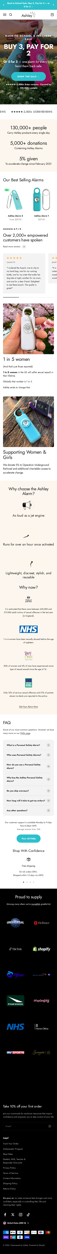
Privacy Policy (9, 1167)
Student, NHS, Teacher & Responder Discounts (14, 1161)
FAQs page (25, 733)
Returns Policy (9, 1188)
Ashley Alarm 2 (15, 215)
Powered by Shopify (37, 1245)
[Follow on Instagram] (21, 1215)
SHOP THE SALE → (28, 76)
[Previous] (3, 5)
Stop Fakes (8, 1154)
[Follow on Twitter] (13, 1215)
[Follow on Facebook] (5, 1215)
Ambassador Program (13, 1148)
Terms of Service (10, 1173)
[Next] (53, 5)
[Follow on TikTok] (28, 1215)
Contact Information (12, 1178)
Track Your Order (11, 1143)
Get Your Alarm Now (28, 706)
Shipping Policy (10, 1183)
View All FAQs (28, 838)
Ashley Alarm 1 (41, 215)
